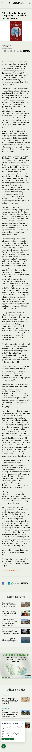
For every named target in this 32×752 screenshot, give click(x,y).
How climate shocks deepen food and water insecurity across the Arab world (10, 700)
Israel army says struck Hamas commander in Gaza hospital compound (10, 631)
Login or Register (8, 739)
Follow (27, 51)
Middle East (5, 696)
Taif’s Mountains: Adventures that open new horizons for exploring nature (9, 622)
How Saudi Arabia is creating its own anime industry (10, 613)
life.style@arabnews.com (12, 570)
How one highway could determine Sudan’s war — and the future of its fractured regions (10, 713)
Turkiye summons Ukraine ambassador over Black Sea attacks (9, 640)
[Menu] (2, 3)
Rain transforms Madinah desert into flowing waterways (9, 605)
